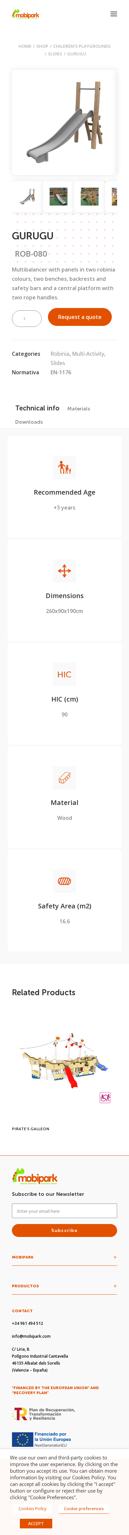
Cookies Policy (33, 1508)
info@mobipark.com (31, 1336)
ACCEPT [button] (36, 1523)
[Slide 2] (58, 196)
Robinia (60, 353)
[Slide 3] (89, 196)
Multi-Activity (88, 353)
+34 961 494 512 (27, 1323)
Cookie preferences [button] (84, 1508)
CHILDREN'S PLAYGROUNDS (82, 46)
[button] (114, 14)
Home (25, 46)
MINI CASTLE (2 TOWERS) (37, 1129)
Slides (55, 54)
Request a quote (80, 317)
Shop (42, 46)
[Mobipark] (25, 14)
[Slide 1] (27, 196)
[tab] (78, 408)
